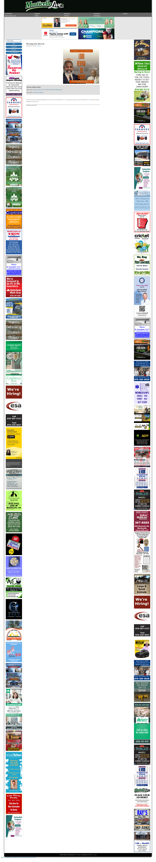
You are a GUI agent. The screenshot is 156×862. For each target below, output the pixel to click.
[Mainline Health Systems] (96, 27)
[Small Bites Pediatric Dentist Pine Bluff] (14, 792)
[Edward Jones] (59, 27)
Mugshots (37, 13)
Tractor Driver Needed (38, 92)
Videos (37, 15)
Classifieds (97, 13)
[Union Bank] (142, 488)
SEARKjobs (8, 13)
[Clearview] (14, 228)
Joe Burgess (38, 45)
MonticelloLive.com (10, 15)
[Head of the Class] (14, 532)
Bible (14, 44)
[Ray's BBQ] (142, 830)
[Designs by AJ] (14, 597)
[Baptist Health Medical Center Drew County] (96, 39)
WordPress (90, 854)
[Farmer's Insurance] (14, 117)
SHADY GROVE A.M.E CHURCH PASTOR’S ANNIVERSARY (48, 89)
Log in (95, 854)
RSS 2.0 (89, 99)
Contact (125, 13)
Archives (66, 15)
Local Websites (14, 52)
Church (63, 99)
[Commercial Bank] (14, 384)
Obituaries (67, 13)
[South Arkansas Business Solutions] (142, 232)
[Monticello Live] (59, 39)
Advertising (97, 15)
